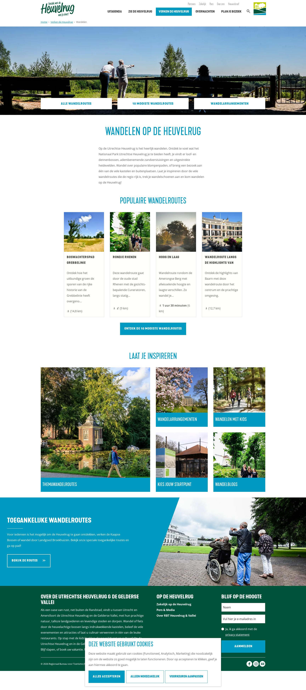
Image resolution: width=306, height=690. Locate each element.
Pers (211, 4)
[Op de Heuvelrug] (260, 9)
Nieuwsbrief (233, 4)
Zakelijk (202, 4)
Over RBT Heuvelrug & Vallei (176, 615)
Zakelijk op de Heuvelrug (174, 604)
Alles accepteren (106, 676)
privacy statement (237, 635)
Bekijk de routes (25, 560)
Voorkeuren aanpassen (186, 676)
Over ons (221, 4)
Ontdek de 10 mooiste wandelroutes (153, 328)
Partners (192, 4)
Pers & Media (166, 610)
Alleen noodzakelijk (145, 676)
